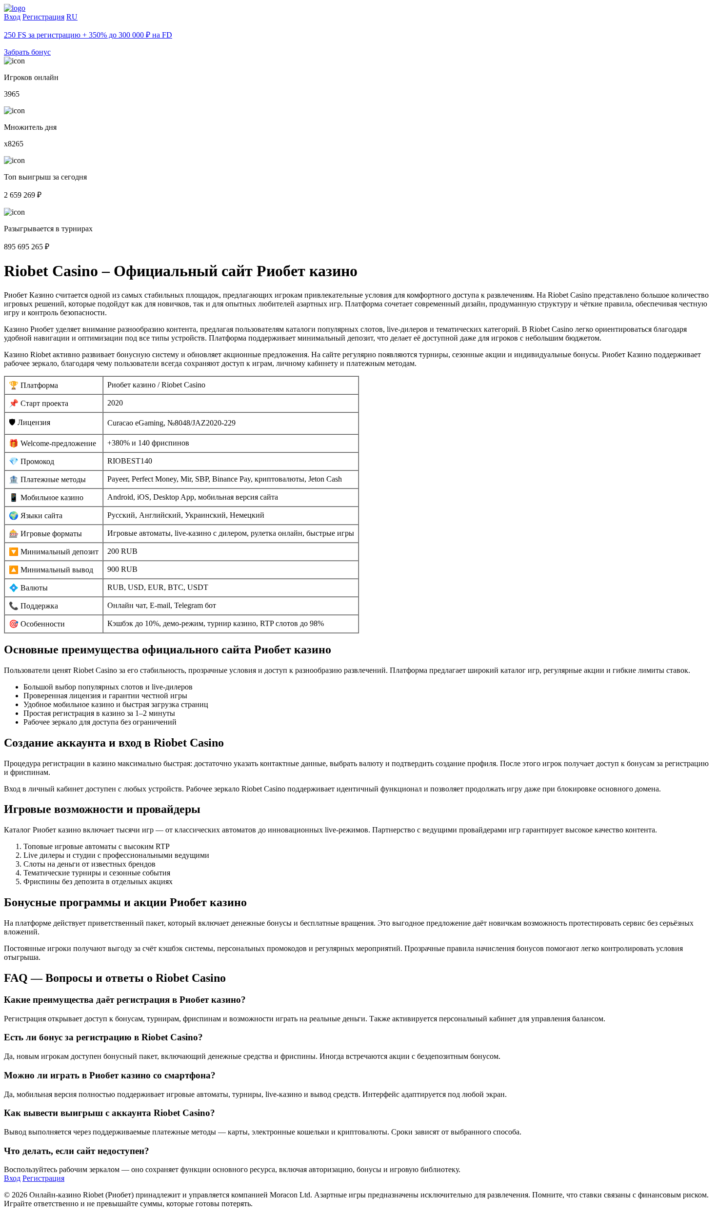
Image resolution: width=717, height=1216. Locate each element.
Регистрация (43, 17)
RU (72, 17)
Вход (12, 17)
